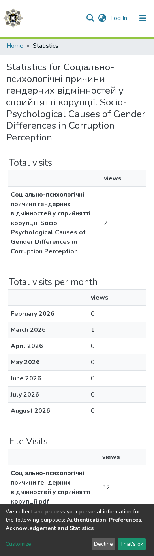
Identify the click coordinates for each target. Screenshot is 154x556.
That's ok (131, 544)
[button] (102, 18)
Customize (18, 544)
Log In (119, 18)
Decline (103, 544)
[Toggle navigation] (143, 18)
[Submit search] (90, 18)
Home (14, 45)
